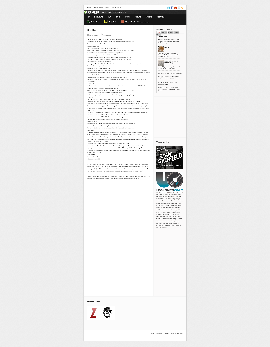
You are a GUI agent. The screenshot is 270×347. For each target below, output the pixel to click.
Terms (152, 333)
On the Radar (95, 22)
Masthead (89, 7)
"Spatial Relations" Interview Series (137, 22)
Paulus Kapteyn (93, 35)
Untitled (92, 30)
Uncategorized (107, 35)
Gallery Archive (98, 7)
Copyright (159, 333)
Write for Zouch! (116, 7)
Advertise (107, 7)
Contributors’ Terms (177, 333)
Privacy (167, 333)
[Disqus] (118, 212)
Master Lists (112, 22)
